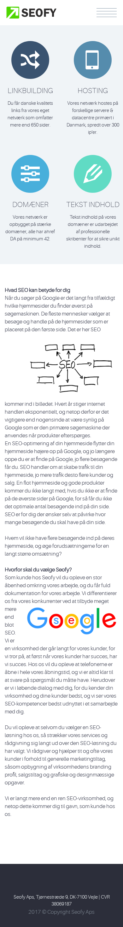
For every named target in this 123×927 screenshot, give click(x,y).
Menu (107, 12)
